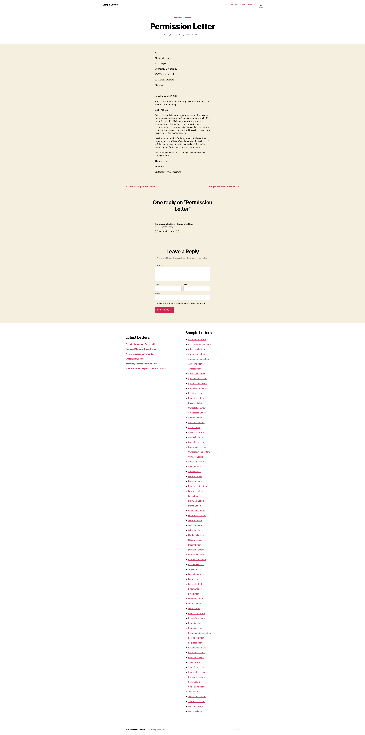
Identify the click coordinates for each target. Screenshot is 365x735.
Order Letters (194, 608)
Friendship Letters (196, 510)
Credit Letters (194, 471)
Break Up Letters (196, 398)
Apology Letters (195, 364)
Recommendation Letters (199, 633)
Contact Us (234, 5)
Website (157, 294)
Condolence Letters (197, 442)
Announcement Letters (198, 359)
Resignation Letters (197, 647)
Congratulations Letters (199, 452)
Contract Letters (195, 457)
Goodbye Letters (195, 525)
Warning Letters (195, 706)
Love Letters (194, 594)
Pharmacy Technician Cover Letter (141, 364)
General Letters (195, 520)
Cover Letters (194, 466)
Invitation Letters (196, 564)
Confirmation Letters (197, 447)
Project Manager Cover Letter (139, 354)
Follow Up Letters (196, 501)
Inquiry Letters (195, 545)
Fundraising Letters (197, 515)
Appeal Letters (195, 369)
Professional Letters (197, 618)
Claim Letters (194, 427)
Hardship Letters (196, 535)
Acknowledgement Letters (200, 344)
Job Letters (193, 569)
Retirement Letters (196, 652)
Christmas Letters (196, 422)
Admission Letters (196, 349)
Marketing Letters (196, 599)
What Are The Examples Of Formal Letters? (146, 368)
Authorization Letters (197, 388)
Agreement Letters (196, 354)
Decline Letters (195, 476)
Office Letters (194, 603)
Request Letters (195, 643)
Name (157, 284)
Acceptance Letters (197, 339)
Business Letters (196, 403)
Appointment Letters (197, 378)
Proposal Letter (195, 628)
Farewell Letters (195, 491)
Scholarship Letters (197, 672)
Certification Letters (197, 413)
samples (169, 35)
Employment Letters (197, 486)
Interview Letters (196, 555)
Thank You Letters (196, 701)
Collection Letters (196, 432)
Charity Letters (195, 418)
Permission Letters (182, 18)
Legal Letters (194, 579)
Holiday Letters (195, 540)
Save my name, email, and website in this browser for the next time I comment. (182, 303)
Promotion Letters (196, 623)
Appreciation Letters (197, 383)
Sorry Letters (194, 682)
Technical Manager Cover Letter (140, 349)
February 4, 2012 (184, 35)
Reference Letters (196, 638)
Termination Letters (197, 696)
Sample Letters (111, 5)
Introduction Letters (197, 559)
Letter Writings (195, 589)
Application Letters (196, 373)
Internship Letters (196, 550)
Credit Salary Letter (134, 359)
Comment (159, 266)
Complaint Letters (196, 437)
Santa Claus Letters (197, 667)
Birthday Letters (195, 393)
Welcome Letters (196, 711)
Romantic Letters (196, 657)
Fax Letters (193, 496)
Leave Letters (194, 574)
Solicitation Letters (196, 677)
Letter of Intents (195, 584)
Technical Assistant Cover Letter (141, 344)
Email (185, 284)
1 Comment (199, 35)
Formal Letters (194, 506)
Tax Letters (193, 692)
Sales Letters (194, 662)
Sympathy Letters (196, 687)
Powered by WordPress (156, 730)
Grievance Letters (196, 530)
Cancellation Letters (197, 408)
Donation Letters (195, 481)
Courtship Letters (196, 462)
